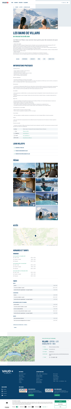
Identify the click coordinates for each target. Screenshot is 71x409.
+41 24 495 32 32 (52, 349)
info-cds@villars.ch (26, 135)
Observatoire (21, 379)
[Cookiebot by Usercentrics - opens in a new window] (7, 407)
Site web (45, 354)
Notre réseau (21, 375)
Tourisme (16, 7)
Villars (45, 341)
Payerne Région (56, 376)
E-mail (45, 351)
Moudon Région (39, 382)
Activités (20, 7)
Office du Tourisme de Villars (54, 346)
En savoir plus (31, 395)
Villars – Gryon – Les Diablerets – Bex (60, 381)
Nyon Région (55, 375)
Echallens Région (39, 376)
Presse (20, 381)
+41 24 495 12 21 (26, 133)
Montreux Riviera (39, 379)
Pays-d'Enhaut (55, 378)
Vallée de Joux (55, 379)
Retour (15, 327)
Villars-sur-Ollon (26, 131)
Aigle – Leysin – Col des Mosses (41, 374)
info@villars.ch (51, 351)
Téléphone (46, 349)
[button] (35, 236)
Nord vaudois (55, 374)
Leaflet (47, 245)
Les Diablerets (50, 342)
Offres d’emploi (21, 376)
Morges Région (39, 381)
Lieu (45, 346)
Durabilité (20, 378)
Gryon (52, 341)
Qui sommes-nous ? (22, 374)
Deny (60, 406)
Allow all (60, 401)
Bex (54, 343)
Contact (20, 382)
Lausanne (38, 378)
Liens (45, 357)
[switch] (24, 406)
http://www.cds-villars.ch (27, 137)
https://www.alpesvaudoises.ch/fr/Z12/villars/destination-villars (59, 354)
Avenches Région (39, 375)
